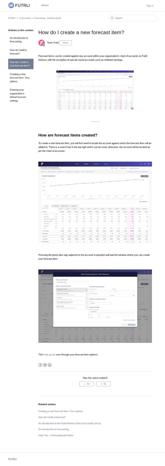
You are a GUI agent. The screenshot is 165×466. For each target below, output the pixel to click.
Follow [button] (65, 43)
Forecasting (24, 18)
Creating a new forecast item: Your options (20, 78)
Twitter (45, 365)
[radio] (86, 383)
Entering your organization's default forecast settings (18, 95)
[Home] (29, 7)
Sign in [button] (150, 5)
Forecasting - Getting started (47, 18)
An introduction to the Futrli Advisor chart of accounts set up (69, 423)
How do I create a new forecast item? (20, 64)
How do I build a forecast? (18, 52)
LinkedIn (50, 365)
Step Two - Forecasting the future (55, 435)
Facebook (40, 365)
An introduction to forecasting (19, 40)
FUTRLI (11, 18)
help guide (49, 354)
